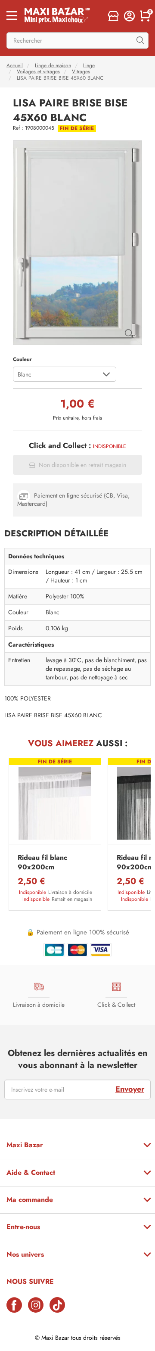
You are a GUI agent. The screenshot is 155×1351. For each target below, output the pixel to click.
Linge (89, 65)
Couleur (22, 359)
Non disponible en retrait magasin (82, 465)
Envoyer (129, 1089)
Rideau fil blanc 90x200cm (42, 862)
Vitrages (81, 71)
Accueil (14, 65)
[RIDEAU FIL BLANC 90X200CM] (54, 803)
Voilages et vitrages (38, 71)
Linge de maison (53, 65)
